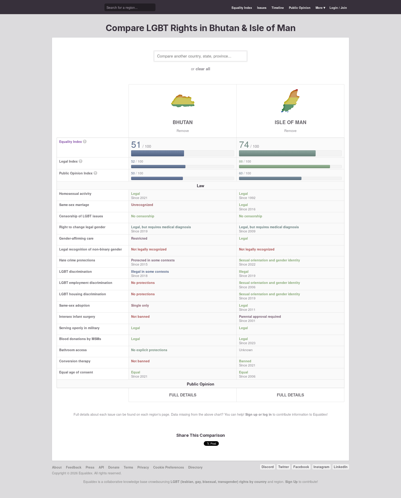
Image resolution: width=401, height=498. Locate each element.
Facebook (301, 466)
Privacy (143, 467)
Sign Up (291, 481)
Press (90, 467)
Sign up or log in (258, 414)
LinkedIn (341, 466)
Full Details (182, 395)
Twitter (283, 466)
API (101, 467)
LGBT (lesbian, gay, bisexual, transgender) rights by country (219, 481)
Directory (195, 467)
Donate (114, 467)
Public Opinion (299, 8)
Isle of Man (290, 122)
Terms (128, 467)
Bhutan (183, 122)
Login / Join (338, 8)
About (57, 467)
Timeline (278, 8)
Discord (268, 466)
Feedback (73, 467)
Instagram (321, 466)
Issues (261, 8)
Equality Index (242, 8)
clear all (203, 68)
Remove (183, 130)
